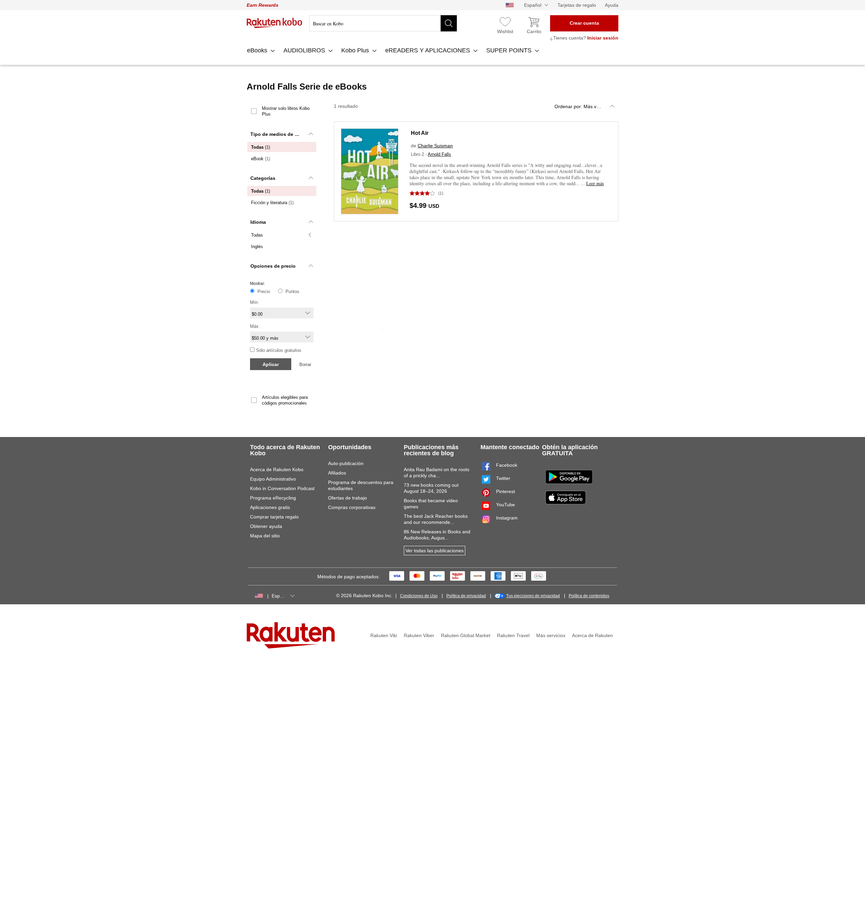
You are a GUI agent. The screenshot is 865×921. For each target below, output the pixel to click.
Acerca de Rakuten (592, 635)
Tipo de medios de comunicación (283, 134)
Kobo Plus (356, 50)
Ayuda (611, 5)
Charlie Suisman (435, 145)
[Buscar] (449, 23)
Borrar (305, 364)
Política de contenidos (589, 595)
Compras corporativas (351, 507)
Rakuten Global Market (465, 635)
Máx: (255, 326)
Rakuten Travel (513, 635)
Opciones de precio (273, 266)
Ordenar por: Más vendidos (583, 106)
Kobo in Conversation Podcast (282, 488)
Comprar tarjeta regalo (274, 516)
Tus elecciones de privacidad (533, 595)
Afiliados (337, 473)
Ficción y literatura (272, 202)
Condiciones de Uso (419, 595)
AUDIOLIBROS (305, 50)
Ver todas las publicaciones (434, 550)
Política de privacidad (466, 595)
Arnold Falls (439, 154)
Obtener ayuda (266, 526)
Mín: (254, 302)
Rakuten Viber (419, 635)
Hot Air (419, 133)
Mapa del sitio (265, 535)
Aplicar (271, 364)
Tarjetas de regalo (577, 5)
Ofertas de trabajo (347, 498)
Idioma (258, 222)
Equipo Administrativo (273, 479)
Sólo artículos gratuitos (278, 350)
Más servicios (550, 635)
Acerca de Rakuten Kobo (276, 469)
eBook (260, 158)
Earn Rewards (262, 5)
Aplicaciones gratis (270, 507)
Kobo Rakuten (274, 23)
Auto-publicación (346, 463)
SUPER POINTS (509, 50)
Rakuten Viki (383, 635)
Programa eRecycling (273, 498)
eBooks (258, 50)
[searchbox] (383, 23)
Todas (260, 147)
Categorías (262, 178)
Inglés (257, 246)
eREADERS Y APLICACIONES (428, 50)
